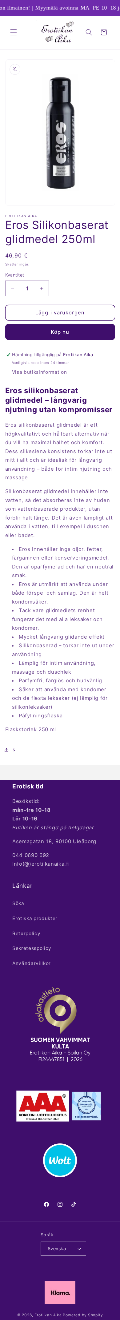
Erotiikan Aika (48, 1315)
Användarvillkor (31, 963)
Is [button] (13, 749)
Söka (18, 903)
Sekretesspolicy (31, 948)
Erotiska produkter (35, 918)
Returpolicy (26, 933)
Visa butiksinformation (39, 372)
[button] (13, 32)
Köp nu (60, 332)
